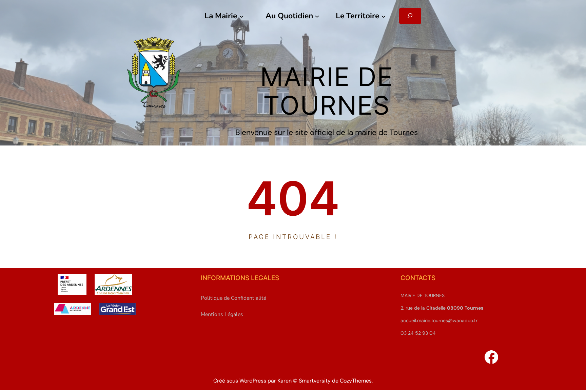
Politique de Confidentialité (233, 298)
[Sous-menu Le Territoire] (383, 16)
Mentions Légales (222, 314)
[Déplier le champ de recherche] (410, 16)
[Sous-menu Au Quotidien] (317, 16)
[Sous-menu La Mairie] (241, 16)
